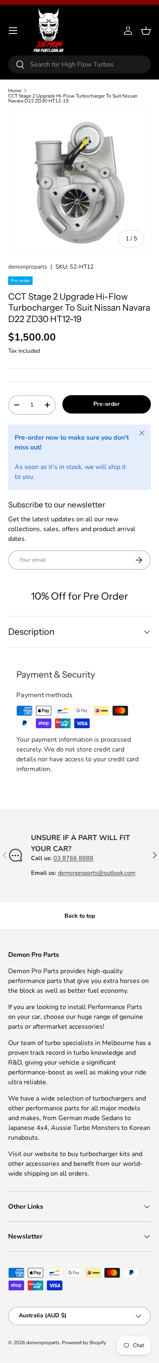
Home (14, 90)
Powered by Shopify (84, 1342)
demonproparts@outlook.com (96, 873)
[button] (146, 31)
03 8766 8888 (73, 858)
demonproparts (27, 267)
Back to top (79, 916)
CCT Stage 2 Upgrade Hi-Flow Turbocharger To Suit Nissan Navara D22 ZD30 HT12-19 (72, 98)
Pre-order (106, 404)
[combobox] (79, 64)
